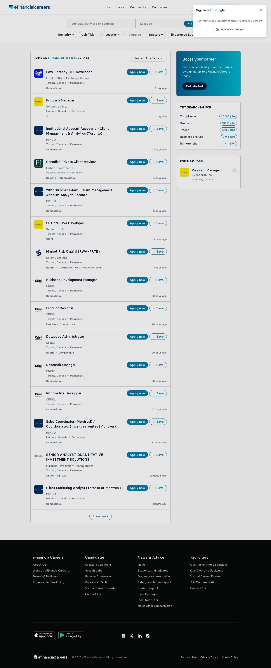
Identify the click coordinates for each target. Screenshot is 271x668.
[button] (135, 334)
